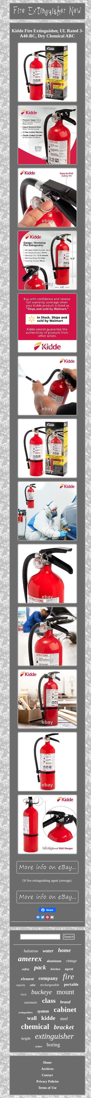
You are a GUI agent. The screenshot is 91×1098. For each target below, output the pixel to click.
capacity (20, 985)
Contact (47, 1075)
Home (47, 1062)
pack (40, 967)
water (48, 950)
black (24, 994)
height (25, 1038)
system (43, 1011)
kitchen (55, 969)
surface (38, 1046)
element (27, 979)
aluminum (54, 961)
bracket (64, 1027)
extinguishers (25, 1012)
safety (25, 969)
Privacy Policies (47, 1081)
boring (53, 1044)
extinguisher (54, 1036)
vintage (71, 961)
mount (65, 992)
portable (71, 984)
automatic (30, 1002)
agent (69, 969)
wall (32, 1018)
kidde (48, 1018)
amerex (30, 958)
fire (68, 976)
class (49, 1000)
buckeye (41, 992)
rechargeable (49, 985)
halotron (31, 951)
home (64, 950)
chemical (35, 1026)
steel (64, 1018)
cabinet (65, 1009)
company (48, 978)
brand (65, 1002)
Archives (47, 1069)
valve (32, 985)
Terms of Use (47, 1088)
